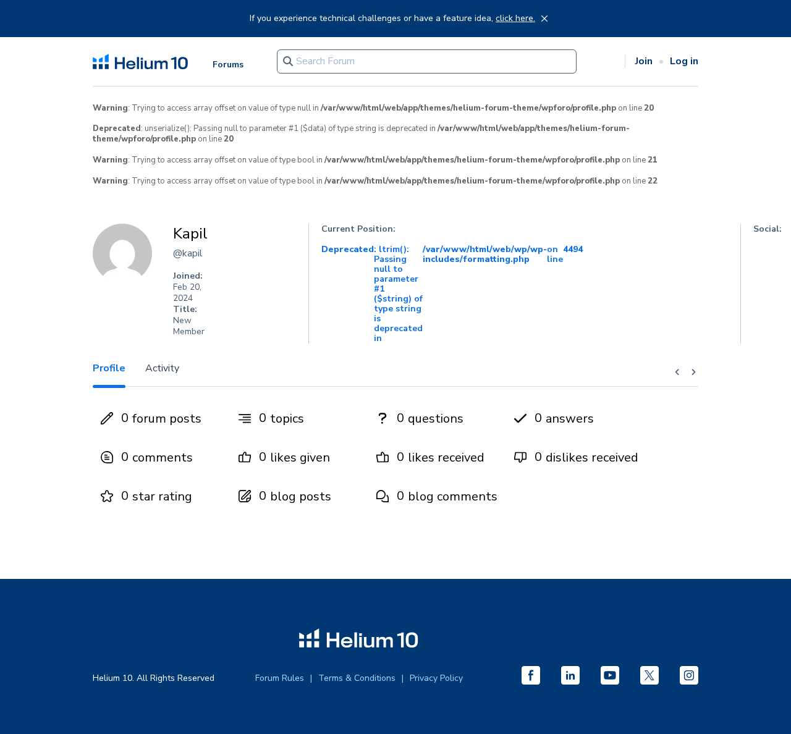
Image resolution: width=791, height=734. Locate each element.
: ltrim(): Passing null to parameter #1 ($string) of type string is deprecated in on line (452, 294)
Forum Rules (279, 678)
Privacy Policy (436, 678)
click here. (515, 18)
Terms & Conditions (357, 678)
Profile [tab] (109, 368)
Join (644, 61)
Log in (684, 61)
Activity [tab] (162, 368)
